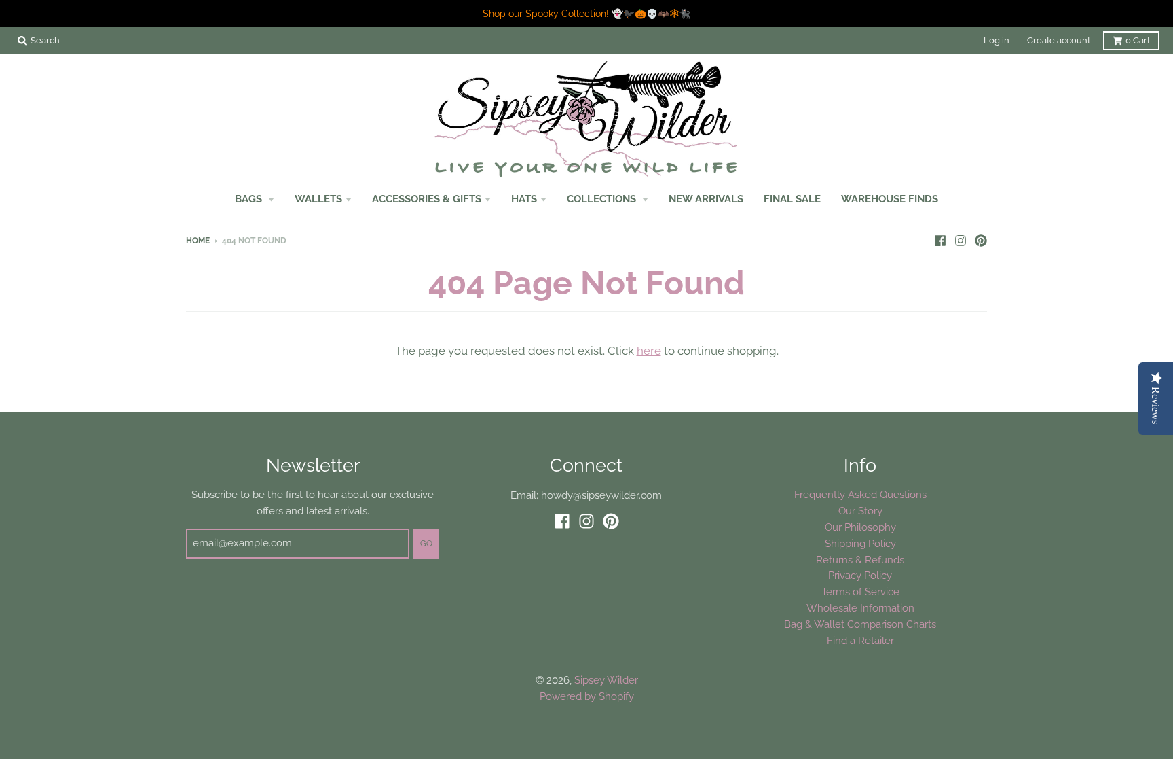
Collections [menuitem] (603, 199)
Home (198, 240)
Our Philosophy (860, 527)
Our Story (860, 510)
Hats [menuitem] (524, 199)
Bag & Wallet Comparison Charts (860, 624)
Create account (1058, 40)
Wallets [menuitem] (318, 199)
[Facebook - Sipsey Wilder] (940, 240)
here (649, 350)
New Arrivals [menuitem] (706, 199)
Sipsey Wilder (606, 680)
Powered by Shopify (587, 696)
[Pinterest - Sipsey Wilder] (981, 240)
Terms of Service (860, 591)
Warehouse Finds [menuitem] (889, 199)
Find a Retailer (860, 640)
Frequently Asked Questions (860, 494)
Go (426, 543)
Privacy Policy (860, 575)
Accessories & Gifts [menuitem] (426, 199)
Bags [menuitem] (250, 199)
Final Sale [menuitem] (792, 199)
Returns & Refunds (860, 559)
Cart (1137, 40)
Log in (996, 40)
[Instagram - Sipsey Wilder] (960, 240)
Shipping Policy (860, 543)
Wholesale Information (860, 608)
